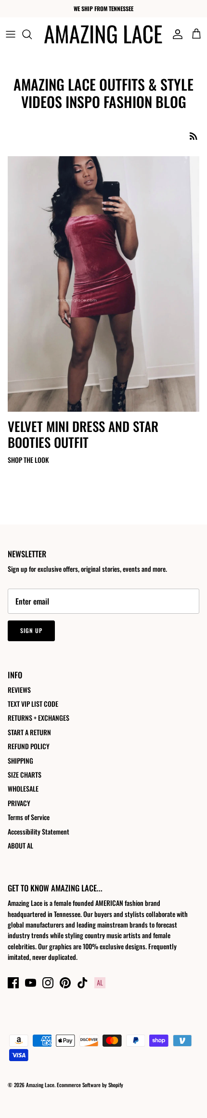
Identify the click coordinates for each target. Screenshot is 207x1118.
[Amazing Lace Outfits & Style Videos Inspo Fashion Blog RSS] (193, 136)
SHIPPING (20, 760)
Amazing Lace (40, 1085)
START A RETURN (29, 732)
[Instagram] (47, 982)
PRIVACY (19, 803)
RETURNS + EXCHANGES (38, 718)
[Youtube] (30, 982)
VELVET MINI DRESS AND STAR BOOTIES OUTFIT (83, 434)
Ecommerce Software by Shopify (90, 1085)
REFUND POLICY (29, 746)
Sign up (31, 630)
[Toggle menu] (10, 34)
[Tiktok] (82, 982)
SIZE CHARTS (24, 774)
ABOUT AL (20, 845)
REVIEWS (19, 690)
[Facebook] (13, 982)
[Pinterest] (65, 982)
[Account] (175, 34)
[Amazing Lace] (103, 34)
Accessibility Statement (38, 831)
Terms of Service (29, 817)
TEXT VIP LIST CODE (33, 704)
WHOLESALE (23, 788)
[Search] (31, 34)
